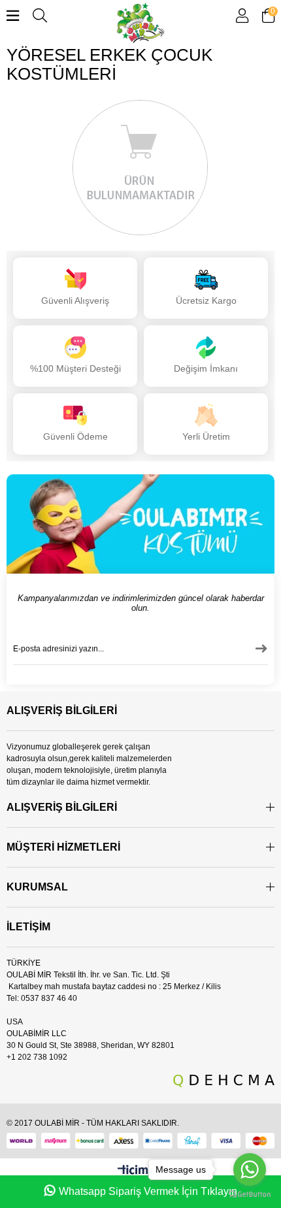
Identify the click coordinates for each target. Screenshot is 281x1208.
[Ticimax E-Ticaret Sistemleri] (141, 1172)
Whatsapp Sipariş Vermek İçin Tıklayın (148, 1191)
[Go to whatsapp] (249, 1169)
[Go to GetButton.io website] (250, 1194)
